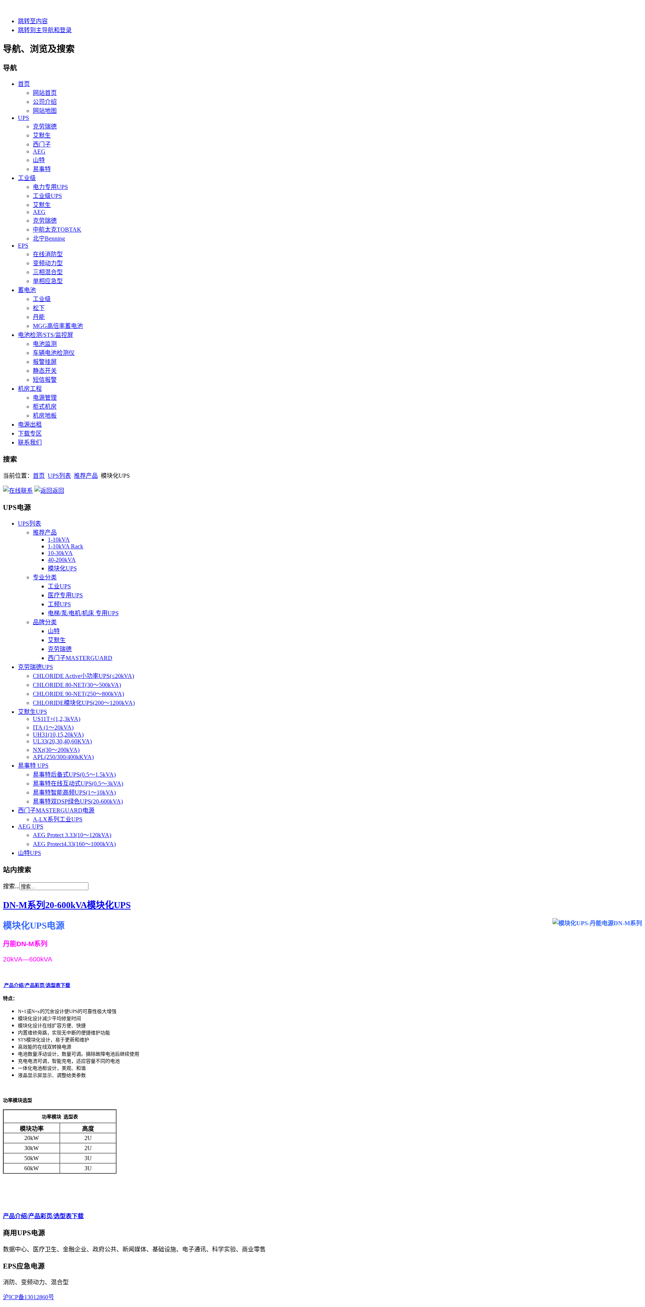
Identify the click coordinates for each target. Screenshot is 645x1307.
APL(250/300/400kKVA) (63, 757)
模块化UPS (62, 568)
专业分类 (45, 577)
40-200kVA (62, 560)
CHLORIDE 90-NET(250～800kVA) (78, 694)
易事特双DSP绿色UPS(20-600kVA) (78, 801)
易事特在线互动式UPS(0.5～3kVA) (78, 783)
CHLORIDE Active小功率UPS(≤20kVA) (83, 676)
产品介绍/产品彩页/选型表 (36, 985)
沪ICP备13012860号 (28, 1297)
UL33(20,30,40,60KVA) (62, 741)
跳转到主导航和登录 (45, 30)
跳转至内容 (33, 21)
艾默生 (57, 640)
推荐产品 (86, 476)
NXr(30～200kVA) (56, 750)
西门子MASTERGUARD (80, 658)
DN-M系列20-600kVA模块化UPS (67, 905)
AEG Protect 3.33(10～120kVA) (72, 835)
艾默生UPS (32, 712)
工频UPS (59, 604)
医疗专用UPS (65, 595)
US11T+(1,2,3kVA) (56, 719)
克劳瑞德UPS (35, 667)
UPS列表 (59, 476)
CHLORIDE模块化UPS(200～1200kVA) (84, 703)
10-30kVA (60, 553)
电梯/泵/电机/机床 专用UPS (83, 613)
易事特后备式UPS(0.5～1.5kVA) (74, 774)
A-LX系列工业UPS (57, 819)
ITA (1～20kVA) (53, 727)
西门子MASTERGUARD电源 (56, 810)
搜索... (11, 886)
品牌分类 (45, 622)
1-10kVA (59, 539)
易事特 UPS (33, 765)
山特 (54, 631)
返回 (58, 490)
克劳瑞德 (60, 649)
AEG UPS (30, 826)
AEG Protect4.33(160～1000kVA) (74, 844)
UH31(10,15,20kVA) (58, 734)
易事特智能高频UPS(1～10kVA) (74, 792)
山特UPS (29, 853)
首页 (39, 476)
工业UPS (59, 586)
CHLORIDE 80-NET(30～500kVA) (77, 685)
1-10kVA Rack (65, 546)
